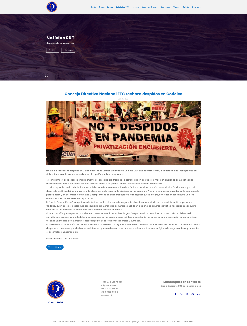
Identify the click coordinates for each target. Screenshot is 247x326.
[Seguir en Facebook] (175, 294)
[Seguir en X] (187, 294)
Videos (176, 7)
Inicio (93, 7)
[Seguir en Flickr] (198, 294)
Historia (135, 7)
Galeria (186, 7)
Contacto (196, 7)
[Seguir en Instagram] (181, 294)
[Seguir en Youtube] (192, 294)
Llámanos (68, 50)
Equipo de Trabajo (150, 7)
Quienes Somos (106, 7)
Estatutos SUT (122, 7)
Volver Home (54, 247)
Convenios (165, 7)
